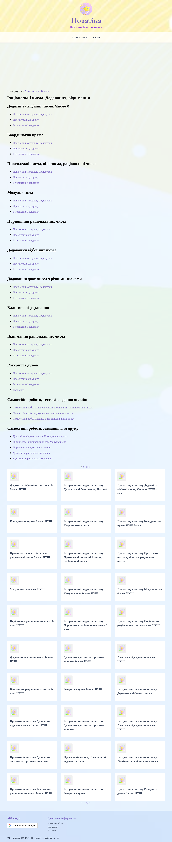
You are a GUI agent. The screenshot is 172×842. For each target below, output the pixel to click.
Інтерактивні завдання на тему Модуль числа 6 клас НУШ (83, 591)
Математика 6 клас (37, 91)
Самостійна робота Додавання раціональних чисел (43, 413)
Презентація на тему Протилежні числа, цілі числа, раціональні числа (138, 557)
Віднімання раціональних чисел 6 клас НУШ (31, 691)
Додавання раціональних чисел (31, 453)
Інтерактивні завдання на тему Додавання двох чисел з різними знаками (84, 725)
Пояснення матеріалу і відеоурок (32, 114)
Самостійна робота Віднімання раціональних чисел (43, 419)
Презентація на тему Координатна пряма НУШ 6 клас (139, 523)
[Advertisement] (86, 67)
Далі (88, 467)
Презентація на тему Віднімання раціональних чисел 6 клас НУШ (31, 791)
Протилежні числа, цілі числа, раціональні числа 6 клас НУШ (30, 555)
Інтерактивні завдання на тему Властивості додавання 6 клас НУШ (137, 725)
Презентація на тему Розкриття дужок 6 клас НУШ (137, 791)
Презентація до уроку (26, 120)
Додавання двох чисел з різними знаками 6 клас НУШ (84, 659)
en (58, 838)
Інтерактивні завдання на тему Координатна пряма (83, 523)
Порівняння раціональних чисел (32, 447)
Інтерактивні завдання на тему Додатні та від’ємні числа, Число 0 (85, 487)
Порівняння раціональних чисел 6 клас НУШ (32, 623)
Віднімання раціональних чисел (32, 458)
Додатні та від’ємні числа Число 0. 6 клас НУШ (31, 487)
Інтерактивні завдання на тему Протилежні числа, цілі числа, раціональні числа (83, 557)
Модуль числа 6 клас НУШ (27, 589)
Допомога (52, 830)
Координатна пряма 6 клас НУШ (31, 521)
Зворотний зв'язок (55, 823)
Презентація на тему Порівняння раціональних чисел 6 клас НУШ (138, 623)
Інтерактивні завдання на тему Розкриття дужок (83, 791)
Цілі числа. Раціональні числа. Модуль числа (39, 442)
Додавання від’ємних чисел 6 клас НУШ (31, 659)
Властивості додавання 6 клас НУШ (136, 659)
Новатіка (86, 20)
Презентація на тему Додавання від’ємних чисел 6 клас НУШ (30, 723)
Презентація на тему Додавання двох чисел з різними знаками (30, 759)
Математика (79, 37)
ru (54, 838)
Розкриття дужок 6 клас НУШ (83, 689)
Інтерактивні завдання (26, 125)
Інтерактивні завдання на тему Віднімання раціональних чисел (137, 759)
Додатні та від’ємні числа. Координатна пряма (40, 436)
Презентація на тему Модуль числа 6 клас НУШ (139, 591)
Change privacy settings (41, 838)
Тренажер (18, 390)
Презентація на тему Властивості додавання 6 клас (85, 759)
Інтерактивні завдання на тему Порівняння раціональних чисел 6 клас (85, 625)
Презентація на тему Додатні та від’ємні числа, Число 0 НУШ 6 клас (137, 489)
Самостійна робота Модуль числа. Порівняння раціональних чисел (53, 407)
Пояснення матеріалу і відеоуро (31, 373)
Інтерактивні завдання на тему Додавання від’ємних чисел (137, 691)
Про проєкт (53, 826)
